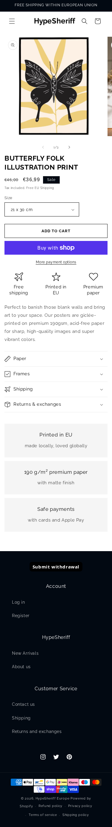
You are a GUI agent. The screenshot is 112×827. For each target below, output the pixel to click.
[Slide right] (69, 147)
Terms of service (43, 815)
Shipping (21, 718)
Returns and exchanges (37, 731)
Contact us (23, 704)
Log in (18, 602)
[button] (12, 21)
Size (8, 198)
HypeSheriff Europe (53, 798)
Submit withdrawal (56, 567)
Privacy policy (80, 806)
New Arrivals (25, 653)
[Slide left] (43, 147)
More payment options (56, 262)
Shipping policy (75, 815)
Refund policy (50, 806)
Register (21, 615)
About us (21, 666)
